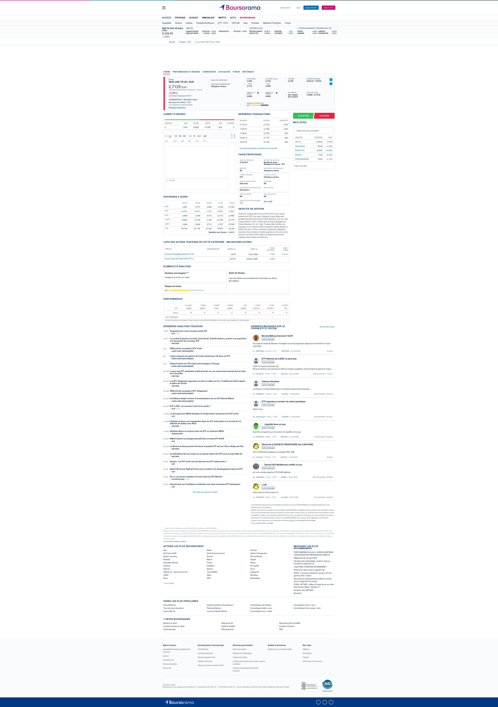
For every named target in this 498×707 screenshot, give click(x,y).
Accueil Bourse (169, 605)
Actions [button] (178, 22)
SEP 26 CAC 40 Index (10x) (172, 29)
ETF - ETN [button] (223, 22)
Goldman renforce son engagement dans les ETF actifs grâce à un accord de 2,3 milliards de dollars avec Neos (205, 422)
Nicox (165, 578)
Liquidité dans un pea (275, 424)
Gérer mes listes (301, 166)
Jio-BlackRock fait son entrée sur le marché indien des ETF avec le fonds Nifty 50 (206, 453)
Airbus (252, 562)
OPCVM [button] (235, 22)
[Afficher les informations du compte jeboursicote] (256, 403)
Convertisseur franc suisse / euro (307, 608)
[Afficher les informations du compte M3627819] (256, 486)
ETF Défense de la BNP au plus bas (279, 358)
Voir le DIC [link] (268, 201)
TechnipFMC (212, 572)
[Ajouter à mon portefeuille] (331, 80)
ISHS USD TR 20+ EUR (181, 82)
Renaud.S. (260, 374)
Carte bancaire (169, 629)
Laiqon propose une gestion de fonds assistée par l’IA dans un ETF (200, 356)
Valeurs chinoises (270, 381)
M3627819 (260, 497)
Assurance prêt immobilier (290, 623)
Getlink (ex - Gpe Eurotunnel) (175, 572)
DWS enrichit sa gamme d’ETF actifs (186, 348)
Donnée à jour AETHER (303, 590)
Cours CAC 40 (169, 611)
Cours (166, 72)
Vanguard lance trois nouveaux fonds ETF (188, 331)
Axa (165, 550)
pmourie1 (259, 457)
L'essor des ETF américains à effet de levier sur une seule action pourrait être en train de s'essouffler (208, 372)
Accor (252, 568)
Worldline (254, 575)
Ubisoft (253, 559)
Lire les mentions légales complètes (262, 523)
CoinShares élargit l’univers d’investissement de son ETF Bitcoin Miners (202, 398)
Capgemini (254, 572)
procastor (285, 394)
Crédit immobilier (228, 626)
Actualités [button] (166, 22)
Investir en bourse (286, 626)
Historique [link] (248, 72)
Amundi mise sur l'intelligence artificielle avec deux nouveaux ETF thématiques (205, 484)
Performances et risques (186, 72)
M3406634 (260, 477)
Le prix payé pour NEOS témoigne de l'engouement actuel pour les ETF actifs (204, 413)
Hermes (253, 550)
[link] (166, 656)
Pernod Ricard (256, 556)
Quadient (210, 565)
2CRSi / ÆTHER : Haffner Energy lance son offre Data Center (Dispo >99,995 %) (314, 585)
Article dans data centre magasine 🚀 (309, 570)
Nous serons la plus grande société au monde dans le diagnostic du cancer (312, 580)
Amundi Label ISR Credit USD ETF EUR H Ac (182, 258)
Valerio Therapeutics (258, 553)
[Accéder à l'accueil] (164, 41)
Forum (288, 22)
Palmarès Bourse (214, 608)
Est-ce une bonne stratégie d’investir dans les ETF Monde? (196, 476)
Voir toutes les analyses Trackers (205, 492)
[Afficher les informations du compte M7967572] (256, 426)
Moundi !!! (298, 593)
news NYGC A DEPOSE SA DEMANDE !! (310, 566)
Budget (193, 17)
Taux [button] (245, 22)
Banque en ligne (170, 623)
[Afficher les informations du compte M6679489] (256, 338)
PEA (281, 629)
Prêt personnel (227, 629)
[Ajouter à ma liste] (331, 84)
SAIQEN (284, 477)
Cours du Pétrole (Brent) (217, 611)
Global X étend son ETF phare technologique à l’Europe (194, 363)
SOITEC (298, 155)
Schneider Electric (170, 562)
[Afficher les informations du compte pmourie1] (256, 446)
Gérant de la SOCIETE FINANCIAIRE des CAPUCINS (287, 444)
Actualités (224, 72)
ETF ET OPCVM (268, 339)
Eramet (210, 556)
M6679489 (260, 351)
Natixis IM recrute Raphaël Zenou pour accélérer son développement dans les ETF (206, 469)
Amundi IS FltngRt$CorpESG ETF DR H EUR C (183, 254)
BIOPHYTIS (299, 150)
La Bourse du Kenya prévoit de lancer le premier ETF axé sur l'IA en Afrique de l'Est (207, 446)
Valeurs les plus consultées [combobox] (308, 130)
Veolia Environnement (216, 553)
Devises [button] (255, 22)
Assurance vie (227, 623)
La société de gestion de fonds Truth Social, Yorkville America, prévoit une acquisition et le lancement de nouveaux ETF (208, 339)
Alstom (209, 559)
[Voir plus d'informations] (192, 266)
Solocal (210, 568)
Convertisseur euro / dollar (261, 611)
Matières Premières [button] (272, 22)
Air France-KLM (169, 553)
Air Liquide (254, 565)
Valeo (209, 575)
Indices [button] (189, 22)
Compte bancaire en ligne (174, 626)
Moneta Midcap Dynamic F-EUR (277, 335)
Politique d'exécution (177, 107)
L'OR (264, 484)
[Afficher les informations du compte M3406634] (256, 466)
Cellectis (166, 565)
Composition (209, 72)
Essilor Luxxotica (170, 556)
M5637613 (285, 437)
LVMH (165, 575)
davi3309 (285, 417)
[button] (164, 8)
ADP (208, 578)
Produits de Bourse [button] (205, 22)
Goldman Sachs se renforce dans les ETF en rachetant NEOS (197, 431)
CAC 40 (298, 141)
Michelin (166, 559)
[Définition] (258, 93)
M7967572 (260, 437)
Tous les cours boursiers (173, 608)
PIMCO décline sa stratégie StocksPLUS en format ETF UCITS (197, 438)
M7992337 (260, 394)
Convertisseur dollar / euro (261, 608)
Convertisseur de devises (260, 605)
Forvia (209, 562)
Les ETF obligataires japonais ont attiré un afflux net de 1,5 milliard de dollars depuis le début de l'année (207, 382)
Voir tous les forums (327, 326)
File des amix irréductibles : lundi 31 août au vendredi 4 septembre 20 (312, 562)
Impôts (222, 17)
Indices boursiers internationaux (220, 605)
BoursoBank (247, 17)
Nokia (209, 550)
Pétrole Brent (300, 146)
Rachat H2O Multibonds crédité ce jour (283, 464)
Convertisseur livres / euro (304, 605)
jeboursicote (260, 417)
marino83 (284, 374)
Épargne (180, 17)
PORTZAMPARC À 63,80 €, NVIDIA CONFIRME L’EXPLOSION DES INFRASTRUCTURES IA (313, 553)
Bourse (166, 17)
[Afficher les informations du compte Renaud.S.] (256, 360)
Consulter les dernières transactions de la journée (258, 148)
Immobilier (208, 17)
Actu (233, 17)
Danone (166, 568)
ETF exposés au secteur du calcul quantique (284, 401)
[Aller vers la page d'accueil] (248, 7)
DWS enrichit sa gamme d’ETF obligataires (189, 391)
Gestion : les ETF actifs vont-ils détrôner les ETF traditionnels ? (198, 461)
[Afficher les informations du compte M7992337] (256, 383)
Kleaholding (255, 578)
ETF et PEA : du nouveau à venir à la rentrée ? (190, 406)
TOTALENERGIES (302, 159)
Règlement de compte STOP (305, 558)
